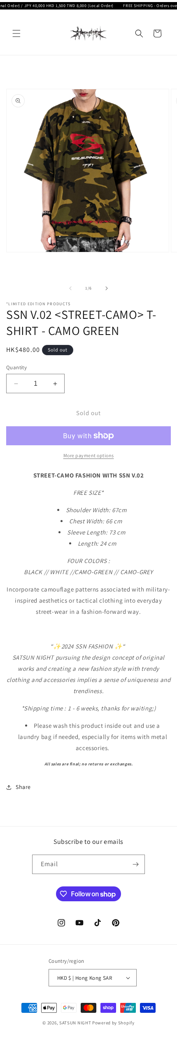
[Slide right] (107, 288)
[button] (16, 33)
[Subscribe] (135, 864)
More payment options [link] (88, 455)
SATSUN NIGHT (75, 1023)
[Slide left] (70, 288)
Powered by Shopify (113, 1023)
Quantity (16, 367)
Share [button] (23, 787)
